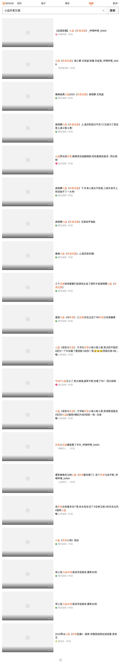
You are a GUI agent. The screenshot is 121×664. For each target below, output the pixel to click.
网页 (19, 3)
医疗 (43, 3)
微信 (67, 3)
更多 (115, 3)
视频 (91, 3)
